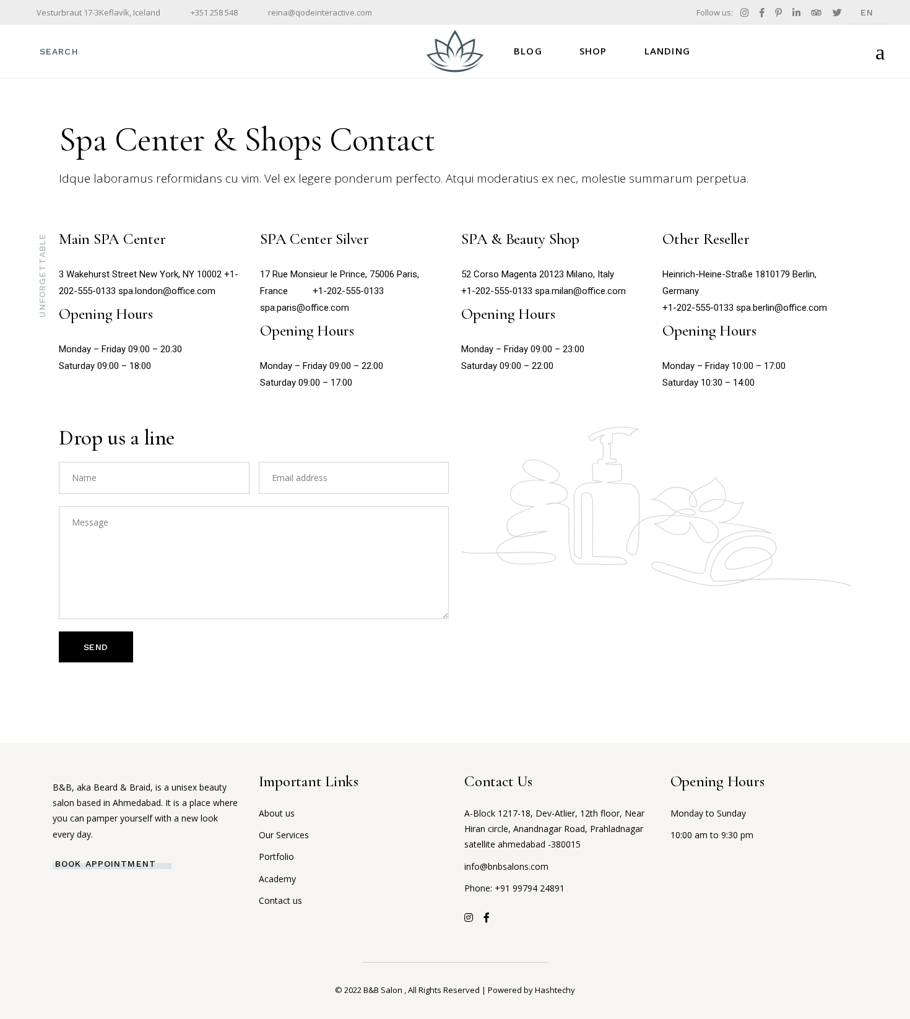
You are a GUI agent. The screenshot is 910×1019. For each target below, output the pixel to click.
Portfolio (276, 856)
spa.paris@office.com (304, 307)
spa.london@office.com (166, 291)
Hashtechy (555, 989)
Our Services (284, 835)
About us (277, 813)
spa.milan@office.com (580, 291)
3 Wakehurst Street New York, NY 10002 (140, 274)
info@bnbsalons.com (506, 866)
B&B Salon (383, 989)
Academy (277, 879)
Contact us (280, 900)
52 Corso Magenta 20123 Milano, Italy (537, 274)
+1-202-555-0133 (348, 291)
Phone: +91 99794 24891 (514, 888)
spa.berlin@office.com (781, 307)
